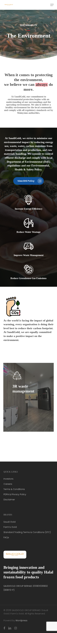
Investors (8, 478)
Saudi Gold (9, 521)
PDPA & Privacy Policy (14, 494)
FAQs (6, 537)
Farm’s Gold (10, 527)
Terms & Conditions (14, 489)
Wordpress (21, 620)
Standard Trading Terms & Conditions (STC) (27, 532)
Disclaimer (9, 499)
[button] (52, 4)
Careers (7, 484)
